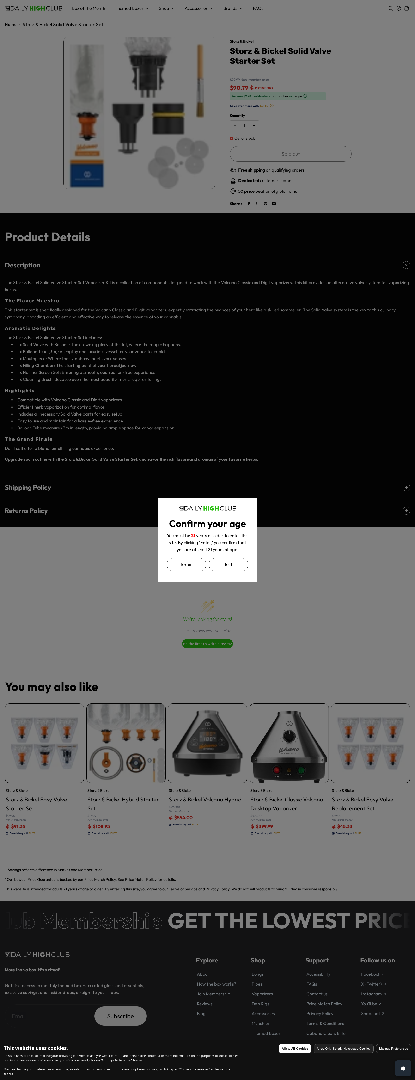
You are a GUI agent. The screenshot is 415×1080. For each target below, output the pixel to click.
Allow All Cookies (295, 1048)
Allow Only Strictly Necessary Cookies (344, 1048)
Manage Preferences (393, 1048)
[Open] (403, 1068)
